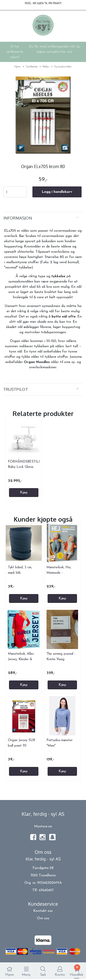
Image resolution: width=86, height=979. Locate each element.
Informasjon (17, 217)
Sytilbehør (32, 66)
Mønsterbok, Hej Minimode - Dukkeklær (59, 573)
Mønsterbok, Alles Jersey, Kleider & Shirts (21, 659)
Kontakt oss (43, 911)
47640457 (46, 890)
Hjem (17, 66)
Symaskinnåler (63, 66)
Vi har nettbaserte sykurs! (14, 52)
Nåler (46, 66)
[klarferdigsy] (52, 839)
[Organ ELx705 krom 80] (43, 114)
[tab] (43, 218)
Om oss (43, 918)
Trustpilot (15, 389)
